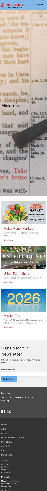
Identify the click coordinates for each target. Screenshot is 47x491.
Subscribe (9, 379)
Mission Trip (6, 486)
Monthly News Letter (12, 438)
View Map (5, 401)
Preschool (7, 455)
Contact (5, 446)
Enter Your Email (8, 369)
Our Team (5, 467)
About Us (5, 465)
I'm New (4, 470)
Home (4, 425)
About (4, 429)
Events (5, 433)
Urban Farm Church (9, 484)
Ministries (6, 442)
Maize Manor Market (9, 481)
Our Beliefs (5, 472)
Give (3, 450)
